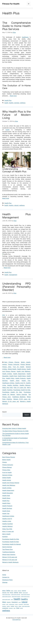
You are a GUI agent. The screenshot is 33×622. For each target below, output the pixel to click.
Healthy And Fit (20, 383)
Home (4, 574)
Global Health (12, 369)
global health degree (6, 594)
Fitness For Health (10, 4)
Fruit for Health (18, 367)
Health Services (7, 508)
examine (24, 590)
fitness (11, 592)
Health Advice (21, 369)
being (8, 590)
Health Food (13, 376)
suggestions (5, 608)
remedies (4, 606)
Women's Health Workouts (10, 562)
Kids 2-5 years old (20, 387)
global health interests (25, 594)
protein (16, 604)
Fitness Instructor (13, 364)
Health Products (20, 378)
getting (16, 592)
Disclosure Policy (7, 580)
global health (25, 592)
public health (26, 604)
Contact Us (5, 577)
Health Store (14, 380)
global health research (16, 596)
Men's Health (6, 534)
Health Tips (26, 380)
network (3, 604)
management (13, 274)
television (11, 608)
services (16, 103)
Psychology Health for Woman (11, 544)
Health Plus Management (16, 216)
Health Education (7, 493)
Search (4, 412)
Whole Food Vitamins (8, 554)
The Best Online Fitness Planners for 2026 (15, 431)
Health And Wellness (23, 371)
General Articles (7, 475)
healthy (11, 103)
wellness (22, 103)
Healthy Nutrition (12, 385)
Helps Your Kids (7, 387)
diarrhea (19, 590)
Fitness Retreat (25, 364)
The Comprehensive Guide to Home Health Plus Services (16, 26)
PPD (3, 315)
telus (14, 608)
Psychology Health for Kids (21, 390)
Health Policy (10, 378)
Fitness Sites (6, 367)
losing (19, 602)
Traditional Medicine (18, 397)
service (16, 606)
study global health (26, 606)
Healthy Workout (25, 385)
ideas (4, 602)
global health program (6, 596)
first (8, 592)
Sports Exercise (21, 394)
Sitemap (4, 582)
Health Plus (7, 100)
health (6, 103)
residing (8, 606)
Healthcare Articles (8, 383)
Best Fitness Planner (11, 362)
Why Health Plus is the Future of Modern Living (16, 114)
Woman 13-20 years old (21, 399)
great (12, 599)
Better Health (25, 362)
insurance (15, 602)
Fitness (4, 364)
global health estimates (15, 594)
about (4, 590)
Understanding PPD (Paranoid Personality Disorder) (16, 286)
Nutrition (10, 390)
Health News (22, 376)
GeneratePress (16, 619)
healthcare (25, 37)
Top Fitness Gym (7, 549)
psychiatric (21, 604)
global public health (6, 599)
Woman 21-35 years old (10, 401)
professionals (11, 604)
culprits (15, 590)
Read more (13, 96)
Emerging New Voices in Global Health (14, 428)
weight (21, 608)
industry (9, 602)
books (12, 590)
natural (16, 205)
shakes (19, 606)
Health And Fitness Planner (10, 483)
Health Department (19, 374)
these (17, 608)
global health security (25, 596)
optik (7, 604)
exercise (4, 592)
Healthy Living (6, 521)
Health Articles (7, 374)
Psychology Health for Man (12, 392)
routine (12, 606)
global (20, 592)
